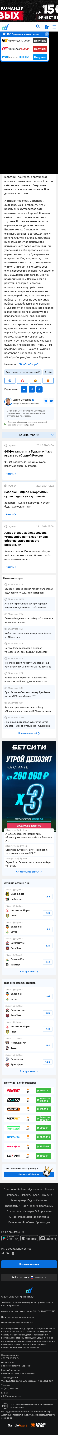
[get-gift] (47, 27)
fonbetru (29, 717)
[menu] (54, 27)
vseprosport (5, 27)
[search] (38, 27)
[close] (47, 34)
